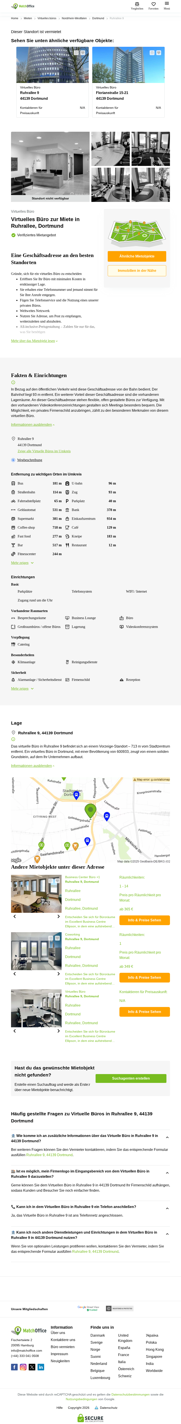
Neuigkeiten (60, 1361)
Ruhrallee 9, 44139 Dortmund (49, 1155)
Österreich (126, 1369)
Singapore (154, 1356)
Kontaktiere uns (63, 1340)
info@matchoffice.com (26, 1350)
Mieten (28, 18)
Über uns (58, 1333)
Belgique (97, 1371)
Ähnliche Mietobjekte (137, 256)
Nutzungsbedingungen (81, 1399)
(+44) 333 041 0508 (25, 1356)
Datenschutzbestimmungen (130, 1394)
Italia (122, 1362)
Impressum (59, 1354)
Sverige (96, 1342)
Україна (152, 1335)
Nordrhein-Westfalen (74, 18)
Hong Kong (155, 1349)
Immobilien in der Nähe (137, 270)
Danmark (97, 1335)
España (124, 1348)
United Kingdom (125, 1338)
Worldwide (154, 1371)
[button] (74, 53)
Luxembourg (100, 1378)
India (150, 1364)
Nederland (98, 1364)
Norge (95, 1349)
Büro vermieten (63, 1347)
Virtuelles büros (47, 18)
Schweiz (125, 1376)
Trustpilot (17, 1288)
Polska (151, 1342)
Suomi (95, 1356)
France (123, 1355)
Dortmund (98, 18)
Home (14, 18)
